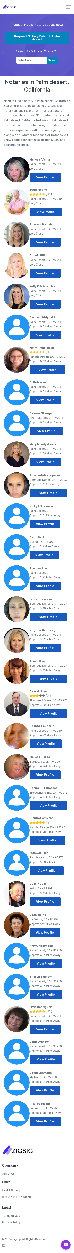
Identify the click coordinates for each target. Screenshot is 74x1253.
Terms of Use (11, 1215)
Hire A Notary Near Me (17, 1196)
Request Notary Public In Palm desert (37, 37)
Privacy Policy (11, 1222)
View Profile (45, 177)
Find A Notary (11, 1190)
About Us (8, 1173)
